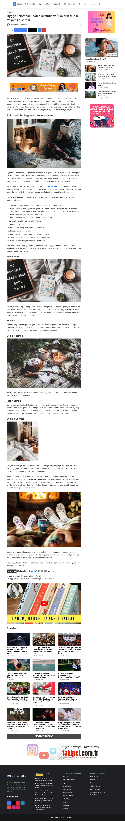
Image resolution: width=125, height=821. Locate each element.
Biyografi (57, 4)
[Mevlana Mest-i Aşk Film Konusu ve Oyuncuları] (90, 68)
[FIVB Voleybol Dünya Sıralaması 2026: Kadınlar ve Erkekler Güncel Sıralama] (69, 688)
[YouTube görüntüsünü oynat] (44, 603)
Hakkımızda (94, 776)
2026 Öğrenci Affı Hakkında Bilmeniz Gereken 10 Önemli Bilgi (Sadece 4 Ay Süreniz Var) (43, 650)
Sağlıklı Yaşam (67, 799)
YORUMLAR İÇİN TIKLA (44, 736)
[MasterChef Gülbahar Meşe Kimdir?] (90, 85)
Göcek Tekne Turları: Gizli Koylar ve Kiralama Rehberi (43, 779)
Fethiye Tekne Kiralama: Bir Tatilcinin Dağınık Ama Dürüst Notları (44, 785)
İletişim (92, 779)
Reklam (92, 783)
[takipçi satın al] (43, 87)
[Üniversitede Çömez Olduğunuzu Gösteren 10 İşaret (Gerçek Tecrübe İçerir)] (69, 665)
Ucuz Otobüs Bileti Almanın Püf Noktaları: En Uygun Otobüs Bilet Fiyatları (44, 800)
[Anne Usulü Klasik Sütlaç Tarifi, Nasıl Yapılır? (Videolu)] (90, 77)
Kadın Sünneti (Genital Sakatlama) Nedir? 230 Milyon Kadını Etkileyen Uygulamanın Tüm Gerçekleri (44, 725)
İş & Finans (65, 805)
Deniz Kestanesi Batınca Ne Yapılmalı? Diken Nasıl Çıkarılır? (17, 675)
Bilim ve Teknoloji (67, 796)
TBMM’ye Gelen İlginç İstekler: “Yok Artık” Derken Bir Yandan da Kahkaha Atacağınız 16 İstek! (69, 650)
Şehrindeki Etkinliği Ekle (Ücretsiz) (97, 793)
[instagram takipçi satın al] (62, 751)
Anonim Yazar (14, 24)
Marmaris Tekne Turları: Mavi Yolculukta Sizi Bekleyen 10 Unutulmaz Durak (44, 793)
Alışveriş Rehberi (44, 4)
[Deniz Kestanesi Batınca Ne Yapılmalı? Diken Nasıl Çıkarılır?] (18, 665)
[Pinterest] (44, 30)
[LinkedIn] (40, 30)
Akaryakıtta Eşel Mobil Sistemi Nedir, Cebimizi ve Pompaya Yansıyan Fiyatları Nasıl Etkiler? (44, 700)
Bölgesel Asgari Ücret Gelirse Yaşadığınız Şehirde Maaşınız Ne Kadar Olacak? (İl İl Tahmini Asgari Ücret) (69, 725)
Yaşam (92, 4)
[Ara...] (106, 4)
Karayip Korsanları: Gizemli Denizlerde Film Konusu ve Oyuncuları (107, 94)
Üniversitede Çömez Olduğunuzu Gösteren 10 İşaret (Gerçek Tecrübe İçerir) (69, 675)
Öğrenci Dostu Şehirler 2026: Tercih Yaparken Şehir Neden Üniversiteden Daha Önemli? (18, 699)
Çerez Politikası (95, 789)
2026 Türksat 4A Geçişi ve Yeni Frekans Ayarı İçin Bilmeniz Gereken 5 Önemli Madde (17, 650)
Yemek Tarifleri (67, 786)
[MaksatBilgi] (25, 4)
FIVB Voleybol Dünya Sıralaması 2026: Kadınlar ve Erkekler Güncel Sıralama (68, 699)
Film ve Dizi (82, 4)
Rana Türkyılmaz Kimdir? (95, 59)
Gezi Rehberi (66, 789)
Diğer (99, 4)
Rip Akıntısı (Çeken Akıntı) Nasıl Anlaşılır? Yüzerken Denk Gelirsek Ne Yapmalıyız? (44, 675)
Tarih (64, 802)
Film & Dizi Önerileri (68, 779)
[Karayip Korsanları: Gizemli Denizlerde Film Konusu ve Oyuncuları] (90, 94)
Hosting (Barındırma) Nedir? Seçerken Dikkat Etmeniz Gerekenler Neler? (43, 807)
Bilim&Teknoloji (69, 4)
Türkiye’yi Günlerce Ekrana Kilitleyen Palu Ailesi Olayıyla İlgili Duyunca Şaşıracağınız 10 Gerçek (18, 725)
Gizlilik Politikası (95, 786)
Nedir (32, 571)
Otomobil (65, 808)
